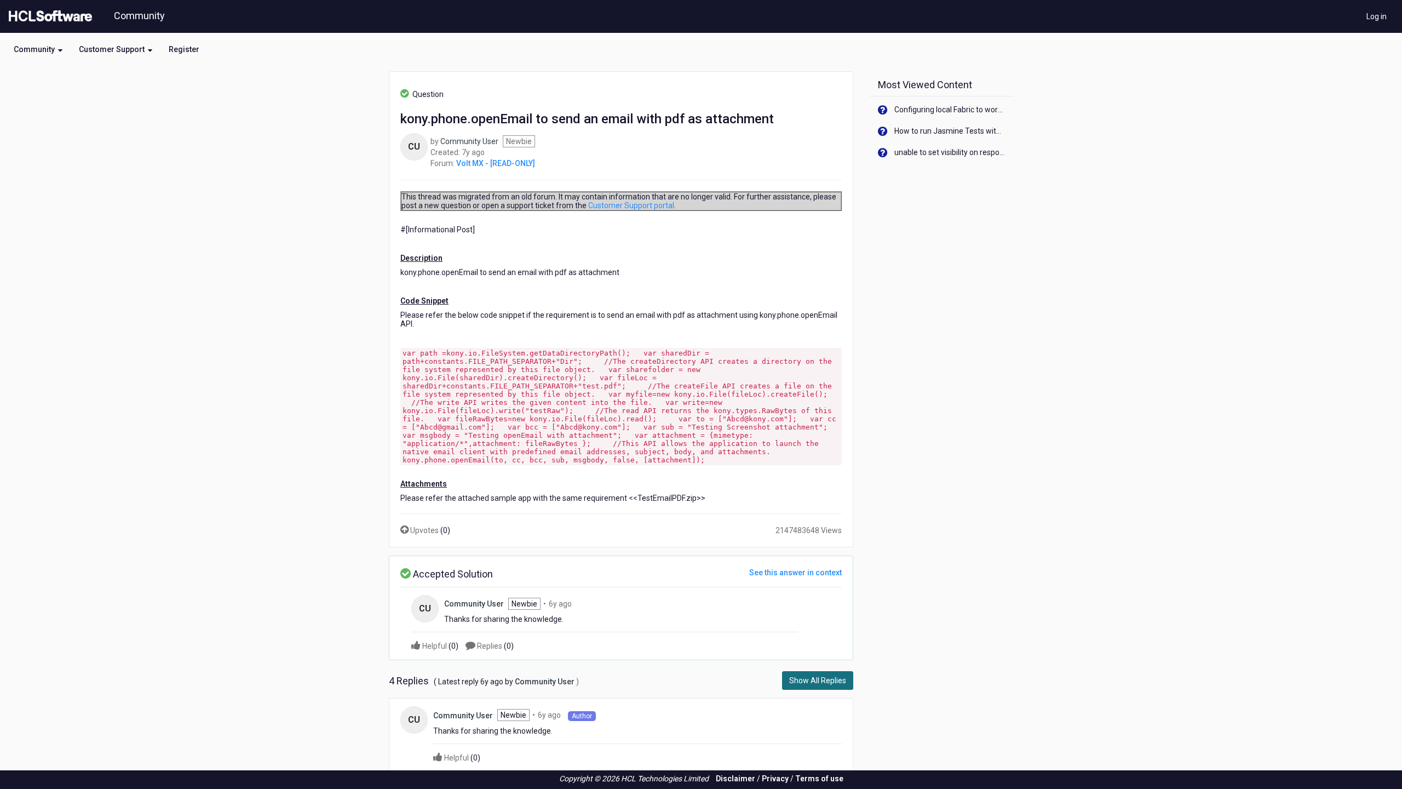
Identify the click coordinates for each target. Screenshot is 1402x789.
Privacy (775, 778)
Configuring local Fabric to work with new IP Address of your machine (949, 109)
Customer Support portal (631, 205)
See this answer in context (795, 572)
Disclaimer (735, 778)
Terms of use (819, 778)
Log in (1376, 16)
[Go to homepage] (48, 16)
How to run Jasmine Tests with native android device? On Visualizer (949, 131)
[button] (38, 49)
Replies (494, 646)
